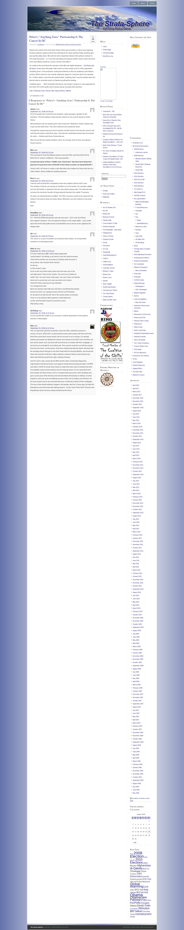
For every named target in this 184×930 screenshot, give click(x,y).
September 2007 (138, 703)
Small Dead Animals (109, 287)
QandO (105, 280)
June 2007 (136, 713)
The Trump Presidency (141, 343)
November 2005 (138, 774)
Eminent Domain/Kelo (141, 261)
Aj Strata (103, 67)
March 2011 (136, 570)
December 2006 (138, 732)
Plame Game (138, 327)
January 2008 (137, 691)
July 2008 (136, 672)
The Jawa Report (108, 293)
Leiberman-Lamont (141, 152)
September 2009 (138, 627)
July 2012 (136, 519)
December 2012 (138, 503)
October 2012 (137, 509)
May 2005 (136, 793)
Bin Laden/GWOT (140, 198)
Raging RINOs (137, 368)
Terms (152, 3)
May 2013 (136, 487)
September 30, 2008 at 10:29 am (42, 251)
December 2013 (138, 465)
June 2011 (136, 560)
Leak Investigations (140, 299)
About (143, 3)
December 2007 (138, 694)
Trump (132, 914)
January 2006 (137, 767)
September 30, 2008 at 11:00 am (42, 313)
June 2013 (136, 484)
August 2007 (137, 707)
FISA (149, 879)
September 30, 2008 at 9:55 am (41, 236)
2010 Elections (139, 173)
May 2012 (136, 525)
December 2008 (138, 656)
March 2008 (136, 684)
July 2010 (136, 595)
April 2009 (136, 643)
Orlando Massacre (139, 365)
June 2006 (136, 751)
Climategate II (139, 286)
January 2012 (137, 538)
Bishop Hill (106, 213)
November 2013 (138, 468)
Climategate (135, 871)
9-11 (131, 854)
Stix (32, 326)
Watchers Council (138, 375)
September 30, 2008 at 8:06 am (41, 111)
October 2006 (137, 739)
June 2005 (136, 789)
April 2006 (136, 758)
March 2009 (136, 646)
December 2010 (138, 579)
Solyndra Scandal (139, 336)
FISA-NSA (137, 273)
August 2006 (137, 745)
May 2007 (136, 716)
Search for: (105, 173)
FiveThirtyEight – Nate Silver (112, 229)
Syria (137, 233)
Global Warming (139, 283)
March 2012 (136, 531)
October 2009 (137, 624)
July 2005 (136, 786)
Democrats (135, 876)
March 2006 (136, 761)
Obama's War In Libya (141, 320)
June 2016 (136, 417)
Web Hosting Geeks (147, 927)
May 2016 (136, 420)
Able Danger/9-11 (139, 192)
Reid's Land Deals (140, 330)
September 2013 (138, 474)
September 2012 (138, 512)
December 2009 (138, 617)
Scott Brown (134, 908)
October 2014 (137, 436)
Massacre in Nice (141, 226)
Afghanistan (144, 865)
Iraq (136, 217)
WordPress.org (108, 56)
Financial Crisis (39, 91)
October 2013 (137, 471)
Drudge (105, 190)
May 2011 (136, 563)
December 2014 (138, 430)
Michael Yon (107, 274)
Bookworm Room (108, 217)
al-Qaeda (136, 868)
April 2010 (136, 605)
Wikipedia (106, 197)
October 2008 (137, 662)
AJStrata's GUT (138, 143)
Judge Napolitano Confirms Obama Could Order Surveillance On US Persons (112, 164)
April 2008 (136, 681)
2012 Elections (139, 176)
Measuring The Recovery (142, 314)
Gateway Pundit (108, 239)
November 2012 (138, 506)
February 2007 (137, 726)
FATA (144, 879)
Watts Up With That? (109, 300)
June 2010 (136, 598)
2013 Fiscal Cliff (139, 179)
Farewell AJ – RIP (108, 111)
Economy (138, 879)
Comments (108, 53)
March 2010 (136, 608)
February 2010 (137, 611)
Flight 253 (133, 881)
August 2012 (137, 516)
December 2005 (138, 770)
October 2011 (137, 547)
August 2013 (137, 477)
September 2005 (138, 780)
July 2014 (136, 445)
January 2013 (137, 500)
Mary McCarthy (140, 302)
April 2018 (136, 385)
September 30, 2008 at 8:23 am (41, 215)
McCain (140, 892)
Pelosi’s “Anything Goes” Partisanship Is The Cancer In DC (56, 38)
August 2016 (137, 411)
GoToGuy (34, 311)
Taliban (138, 911)
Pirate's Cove (107, 277)
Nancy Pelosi (60, 91)
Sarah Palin (139, 170)
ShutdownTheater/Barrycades (144, 333)
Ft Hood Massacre (141, 207)
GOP (146, 887)
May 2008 (136, 678)
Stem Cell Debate (139, 340)
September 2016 (138, 407)
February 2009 (137, 649)
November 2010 (138, 583)
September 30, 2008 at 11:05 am (42, 328)
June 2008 (136, 675)
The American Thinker (110, 290)
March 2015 (136, 423)
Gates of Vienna (108, 236)
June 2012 (136, 522)
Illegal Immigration (140, 293)
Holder (132, 890)
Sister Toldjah (107, 284)
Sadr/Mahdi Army (142, 223)
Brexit (136, 245)
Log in (105, 46)
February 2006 (137, 764)
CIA (148, 869)
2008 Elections (60, 44)
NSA (146, 892)
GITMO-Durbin (139, 280)
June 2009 (136, 637)
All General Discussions (73, 44)
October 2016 (137, 404)
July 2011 (136, 557)
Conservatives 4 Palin (110, 223)
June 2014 (136, 449)
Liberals (133, 892)
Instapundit (106, 252)
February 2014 (137, 461)
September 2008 (138, 665)
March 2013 (136, 493)
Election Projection (109, 226)
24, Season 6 (138, 189)
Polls (137, 902)
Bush (144, 869)
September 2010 (138, 589)
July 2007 (136, 710)
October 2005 (137, 777)
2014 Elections (139, 182)
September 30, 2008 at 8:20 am (41, 181)
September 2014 (138, 439)
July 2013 (136, 481)
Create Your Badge (106, 101)
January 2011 (137, 576)
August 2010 (137, 592)
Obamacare (138, 324)
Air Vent (105, 210)
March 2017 (136, 391)
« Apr (134, 842)
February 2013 (137, 497)
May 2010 (136, 602)
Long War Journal (108, 268)
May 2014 (136, 452)
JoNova (105, 258)
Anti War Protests (139, 195)
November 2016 (138, 401)
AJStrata (41, 44)
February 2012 (137, 535)
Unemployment (143, 914)
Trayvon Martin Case (141, 346)
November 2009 (138, 621)
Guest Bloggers (138, 362)
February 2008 (137, 688)
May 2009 (136, 640)
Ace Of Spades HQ (109, 207)
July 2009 (136, 633)
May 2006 (136, 755)
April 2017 (136, 388)
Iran (136, 214)
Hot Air (105, 242)
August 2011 (137, 554)
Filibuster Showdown (140, 267)
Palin (144, 900)
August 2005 (137, 783)
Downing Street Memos (141, 257)
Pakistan (138, 229)
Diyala (139, 220)
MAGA (136, 311)
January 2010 (137, 614)
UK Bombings (139, 242)
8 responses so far (37, 95)
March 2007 (136, 723)
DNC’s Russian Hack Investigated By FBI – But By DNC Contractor (112, 128)
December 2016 (138, 398)
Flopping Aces (107, 233)
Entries (107, 49)
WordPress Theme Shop (131, 927)
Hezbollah (138, 210)
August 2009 (137, 630)
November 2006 (138, 735)
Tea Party (146, 911)
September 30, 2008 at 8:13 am (41, 152)
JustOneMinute (108, 264)
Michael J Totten (108, 271)
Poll (132, 903)
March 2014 (136, 458)
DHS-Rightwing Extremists (142, 254)
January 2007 (137, 729)
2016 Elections (139, 186)
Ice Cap (105, 249)
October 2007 (137, 700)
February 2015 (137, 426)
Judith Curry (107, 261)
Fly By (135, 359)
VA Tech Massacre (140, 352)
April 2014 (136, 455)
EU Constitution (139, 264)
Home (134, 3)
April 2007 (136, 719)
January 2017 (137, 395)
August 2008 (137, 669)
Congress (133, 874)
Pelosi (149, 900)
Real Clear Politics (109, 194)
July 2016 (136, 414)
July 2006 (136, 748)
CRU (139, 873)
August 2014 (137, 442)
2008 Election (137, 854)
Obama (68, 91)
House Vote (50, 91)
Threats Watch (108, 296)
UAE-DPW (138, 236)
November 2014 (138, 433)
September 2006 (138, 742)
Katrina (136, 296)
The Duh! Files (137, 371)
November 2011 (138, 544)
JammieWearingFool (109, 255)
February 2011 (137, 573)
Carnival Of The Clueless (141, 355)
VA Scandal (137, 349)
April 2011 (136, 567)
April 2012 (136, 528)
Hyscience (106, 245)
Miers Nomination (141, 270)
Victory (132, 917)
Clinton (143, 871)
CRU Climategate (141, 289)
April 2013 (136, 490)
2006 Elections (139, 149)
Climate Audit (107, 220)
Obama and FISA (139, 317)
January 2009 (137, 653)
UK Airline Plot (139, 239)
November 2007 (138, 697)
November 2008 (138, 659)
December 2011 (138, 541)
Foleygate (137, 277)
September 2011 (138, 551)
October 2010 (137, 586)
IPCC (137, 889)
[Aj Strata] (108, 99)
